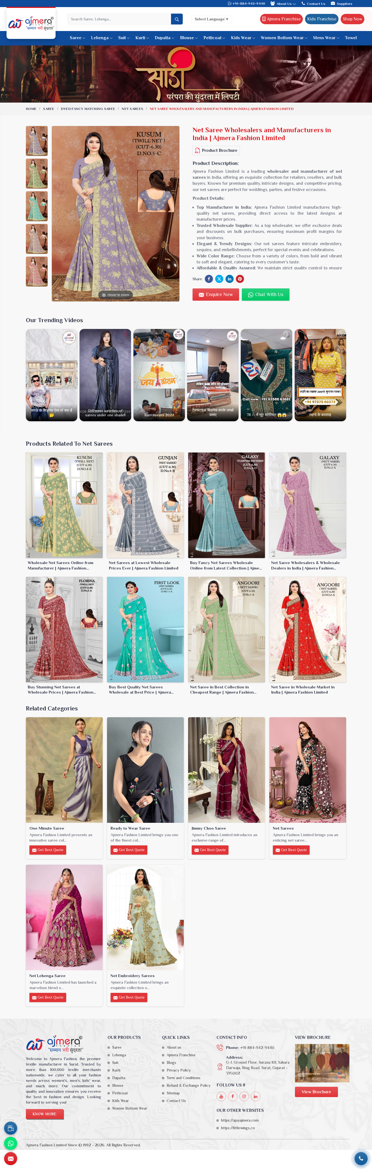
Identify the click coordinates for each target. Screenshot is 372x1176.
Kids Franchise (321, 19)
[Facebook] (232, 1096)
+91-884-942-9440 (248, 3)
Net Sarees (132, 109)
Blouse (187, 37)
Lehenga (100, 37)
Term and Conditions (183, 1078)
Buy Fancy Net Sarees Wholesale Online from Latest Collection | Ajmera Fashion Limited (226, 565)
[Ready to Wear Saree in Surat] (145, 770)
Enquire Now (219, 294)
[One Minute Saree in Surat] (64, 770)
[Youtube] (221, 1096)
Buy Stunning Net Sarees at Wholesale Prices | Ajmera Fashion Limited (60, 690)
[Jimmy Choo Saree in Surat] (226, 770)
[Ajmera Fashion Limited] (31, 23)
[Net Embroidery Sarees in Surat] (145, 917)
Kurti (140, 37)
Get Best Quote (49, 850)
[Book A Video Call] (10, 1128)
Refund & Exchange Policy (189, 1085)
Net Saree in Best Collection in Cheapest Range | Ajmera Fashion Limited (222, 690)
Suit (122, 37)
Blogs (171, 1062)
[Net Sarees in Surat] (307, 770)
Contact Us (316, 4)
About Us (284, 4)
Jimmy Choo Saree (209, 828)
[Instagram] (244, 1096)
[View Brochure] (322, 1063)
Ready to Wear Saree (130, 828)
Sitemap (173, 1093)
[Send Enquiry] (10, 1158)
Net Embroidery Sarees (133, 975)
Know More (44, 1114)
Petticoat (212, 37)
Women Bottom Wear (282, 37)
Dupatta (162, 37)
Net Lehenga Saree (47, 975)
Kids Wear (241, 37)
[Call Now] (361, 1158)
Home (31, 109)
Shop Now (352, 19)
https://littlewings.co (238, 1128)
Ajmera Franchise (283, 19)
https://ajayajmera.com (240, 1120)
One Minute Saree (46, 828)
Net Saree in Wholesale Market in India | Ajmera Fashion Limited (303, 690)
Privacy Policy (179, 1070)
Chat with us (268, 294)
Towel (351, 37)
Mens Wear (324, 37)
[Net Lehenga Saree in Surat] (64, 917)
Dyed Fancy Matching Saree (88, 109)
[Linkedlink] (255, 1096)
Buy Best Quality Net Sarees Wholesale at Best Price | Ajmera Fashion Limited (140, 690)
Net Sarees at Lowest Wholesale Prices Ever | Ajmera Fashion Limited (143, 565)
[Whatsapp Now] (10, 1143)
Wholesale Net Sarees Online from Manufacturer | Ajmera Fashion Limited (60, 565)
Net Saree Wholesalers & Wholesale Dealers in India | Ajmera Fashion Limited (305, 565)
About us (174, 1047)
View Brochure (316, 1091)
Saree (75, 37)
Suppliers (344, 4)
